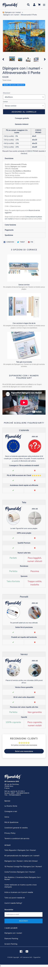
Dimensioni (6, 93)
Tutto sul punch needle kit (14, 898)
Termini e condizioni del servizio (16, 838)
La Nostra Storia (10, 806)
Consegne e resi (10, 811)
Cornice (5, 101)
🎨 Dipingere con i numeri (11, 12)
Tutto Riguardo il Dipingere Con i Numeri (20, 850)
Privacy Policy (10, 833)
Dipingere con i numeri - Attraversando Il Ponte (20, 15)
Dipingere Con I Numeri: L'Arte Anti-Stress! (21, 861)
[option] (12, 59)
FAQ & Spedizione (11, 822)
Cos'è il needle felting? (13, 903)
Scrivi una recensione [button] (24, 751)
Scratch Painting (10, 944)
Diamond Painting (11, 938)
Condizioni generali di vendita (16, 828)
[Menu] (44, 4)
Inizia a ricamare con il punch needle (18, 892)
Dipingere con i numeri (13, 933)
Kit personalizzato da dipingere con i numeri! (21, 856)
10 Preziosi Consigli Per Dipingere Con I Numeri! (23, 866)
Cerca (6, 817)
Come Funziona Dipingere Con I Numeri (19, 872)
